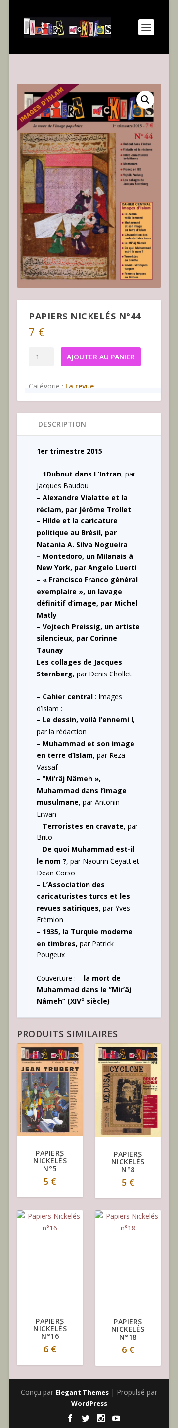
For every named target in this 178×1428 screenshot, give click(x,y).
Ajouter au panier (101, 356)
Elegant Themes (82, 1392)
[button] (145, 100)
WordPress (89, 1403)
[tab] (89, 424)
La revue (79, 386)
